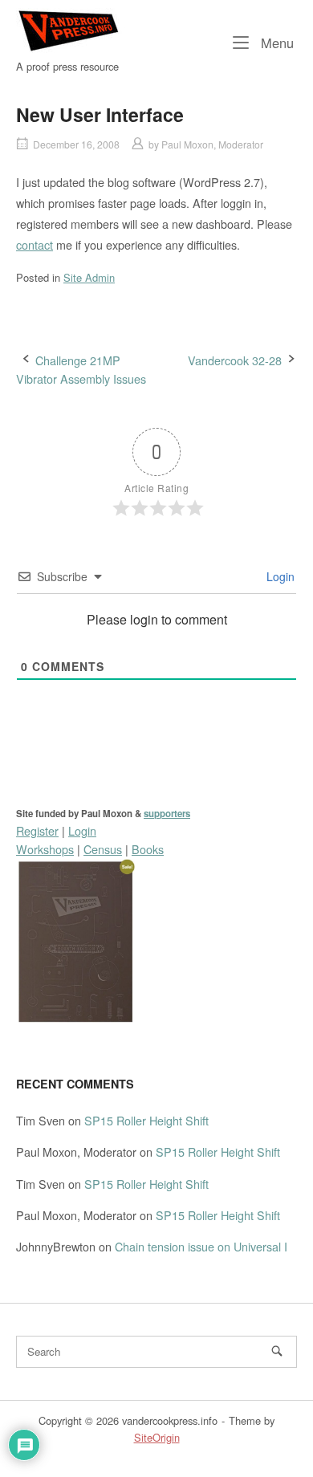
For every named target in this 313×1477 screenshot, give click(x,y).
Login (279, 576)
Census (102, 848)
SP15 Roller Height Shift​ (146, 1120)
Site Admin (89, 277)
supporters (167, 813)
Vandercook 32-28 (235, 360)
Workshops (45, 848)
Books (148, 848)
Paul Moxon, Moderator (212, 144)
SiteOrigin (157, 1437)
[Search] (277, 1351)
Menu (275, 42)
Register (37, 830)
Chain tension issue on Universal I (201, 1246)
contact (34, 244)
